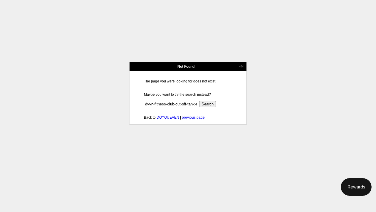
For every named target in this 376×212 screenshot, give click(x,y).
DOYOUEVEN (168, 117)
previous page (193, 117)
